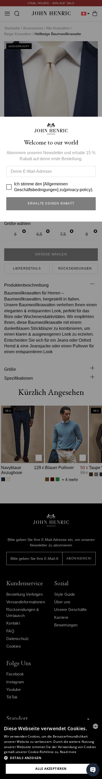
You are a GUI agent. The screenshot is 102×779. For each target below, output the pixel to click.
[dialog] (51, 749)
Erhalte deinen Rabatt (51, 203)
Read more (68, 752)
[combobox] (95, 726)
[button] (51, 758)
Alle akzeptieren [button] (50, 768)
